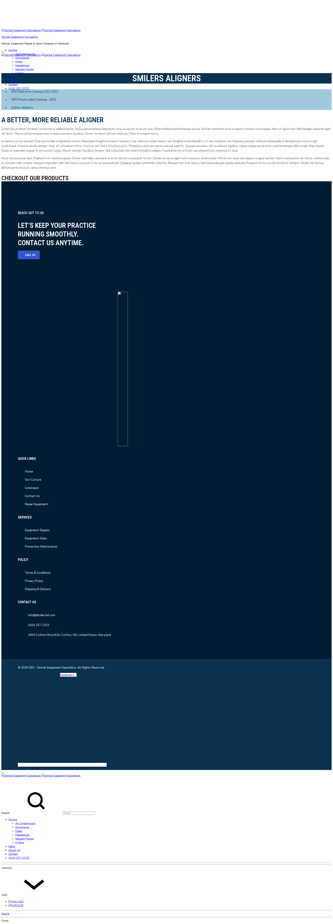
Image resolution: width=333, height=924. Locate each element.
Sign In (5, 914)
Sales (11, 77)
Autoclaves (22, 58)
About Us (14, 81)
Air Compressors (25, 823)
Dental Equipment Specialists (19, 37)
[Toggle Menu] (2, 52)
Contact (13, 84)
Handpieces (22, 65)
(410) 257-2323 (18, 88)
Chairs (19, 62)
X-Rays (19, 73)
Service (12, 50)
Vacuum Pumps (24, 69)
